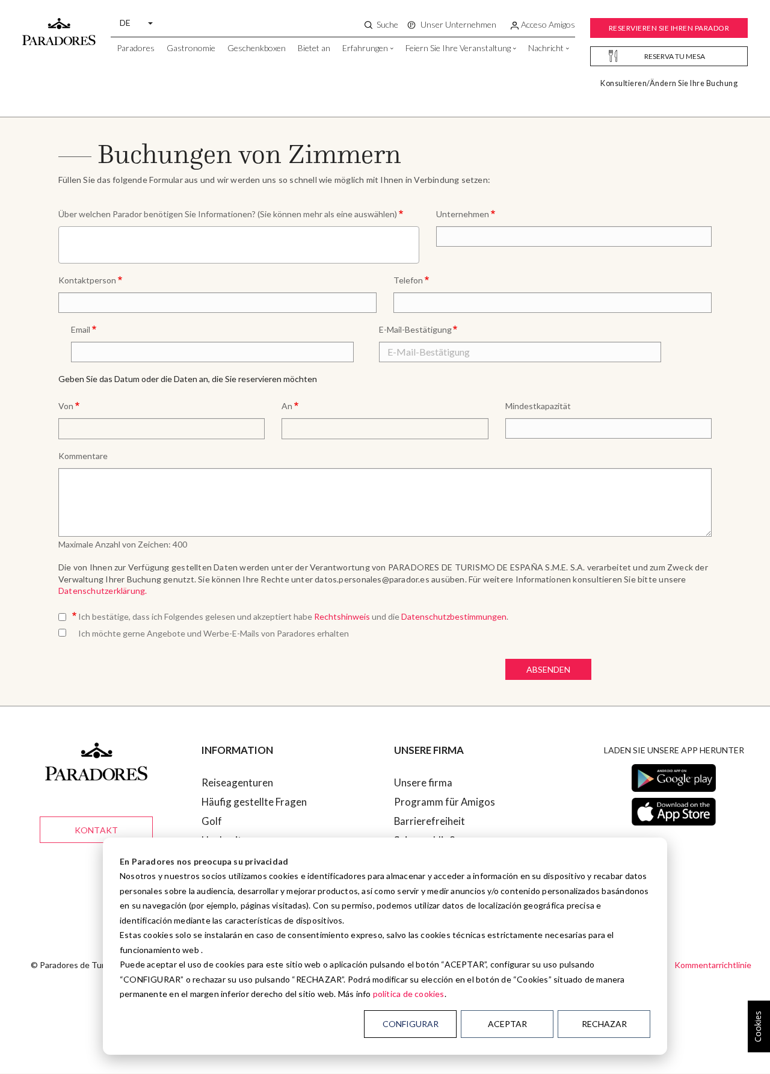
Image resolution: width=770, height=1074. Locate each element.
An (287, 406)
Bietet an (314, 48)
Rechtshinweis (343, 616)
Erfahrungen (365, 48)
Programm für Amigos (444, 801)
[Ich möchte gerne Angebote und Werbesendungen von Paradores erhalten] (64, 631)
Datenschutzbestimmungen (454, 616)
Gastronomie (191, 48)
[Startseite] (59, 26)
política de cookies (409, 994)
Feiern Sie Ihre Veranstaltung (458, 48)
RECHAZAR (604, 1024)
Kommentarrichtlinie (712, 965)
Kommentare (83, 456)
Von (65, 406)
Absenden (548, 669)
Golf (212, 821)
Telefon (408, 280)
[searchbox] (66, 244)
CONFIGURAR (411, 1024)
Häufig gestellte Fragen (254, 801)
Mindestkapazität (538, 406)
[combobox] (238, 245)
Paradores (136, 48)
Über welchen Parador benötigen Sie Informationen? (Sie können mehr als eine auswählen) (227, 214)
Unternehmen (462, 214)
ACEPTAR (507, 1024)
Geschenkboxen (256, 48)
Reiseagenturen (237, 782)
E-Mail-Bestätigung (415, 329)
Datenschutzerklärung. (102, 590)
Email (80, 329)
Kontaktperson (87, 280)
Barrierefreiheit (429, 821)
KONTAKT (96, 830)
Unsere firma (423, 782)
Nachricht (546, 48)
